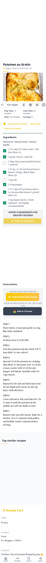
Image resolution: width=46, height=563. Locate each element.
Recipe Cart (14, 510)
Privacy (4, 522)
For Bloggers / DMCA (11, 540)
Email (3, 536)
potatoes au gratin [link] (12, 128)
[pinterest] (30, 104)
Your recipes (12, 105)
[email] (37, 104)
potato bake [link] (35, 124)
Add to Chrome (24, 311)
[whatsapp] (43, 104)
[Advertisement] (23, 31)
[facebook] (23, 104)
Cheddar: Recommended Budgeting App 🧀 (22, 554)
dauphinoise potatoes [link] (17, 124)
